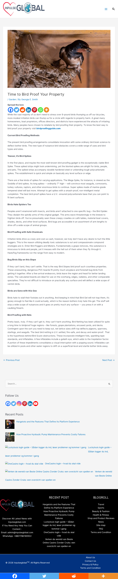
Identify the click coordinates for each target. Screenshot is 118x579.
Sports (101, 508)
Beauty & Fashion (101, 511)
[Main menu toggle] (106, 9)
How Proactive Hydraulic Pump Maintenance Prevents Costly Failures (50, 434)
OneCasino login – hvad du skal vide (63, 463)
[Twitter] (16, 110)
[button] (113, 9)
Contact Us (90, 561)
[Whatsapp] (40, 110)
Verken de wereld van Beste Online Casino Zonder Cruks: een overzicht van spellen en (59, 542)
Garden (12, 99)
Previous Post (11, 360)
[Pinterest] (34, 110)
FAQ (101, 529)
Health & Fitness (101, 515)
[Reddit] (22, 110)
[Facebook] (10, 110)
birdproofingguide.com (48, 128)
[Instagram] (19, 403)
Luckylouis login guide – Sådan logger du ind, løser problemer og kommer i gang (59, 525)
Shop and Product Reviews (101, 518)
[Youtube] (35, 403)
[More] (46, 110)
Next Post (108, 360)
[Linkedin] (28, 110)
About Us (90, 557)
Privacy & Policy (90, 564)
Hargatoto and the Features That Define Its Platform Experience (48, 421)
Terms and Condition (101, 532)
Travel (101, 504)
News (101, 522)
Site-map (100, 525)
